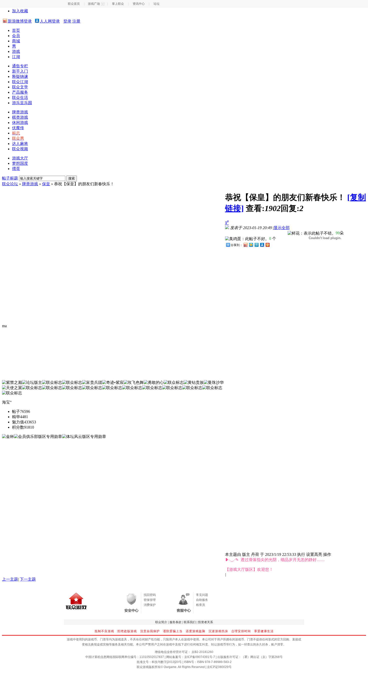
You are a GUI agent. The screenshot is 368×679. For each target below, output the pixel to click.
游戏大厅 (20, 158)
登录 (67, 21)
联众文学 (20, 87)
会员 (16, 36)
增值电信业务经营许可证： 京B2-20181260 (184, 652)
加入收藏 (20, 11)
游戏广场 (94, 4)
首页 (16, 30)
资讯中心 (139, 4)
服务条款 (175, 622)
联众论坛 (10, 184)
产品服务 (20, 92)
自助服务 (202, 600)
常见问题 (202, 595)
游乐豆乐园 (22, 103)
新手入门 (20, 71)
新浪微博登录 (20, 21)
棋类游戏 (20, 117)
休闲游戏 (20, 122)
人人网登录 (50, 21)
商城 (16, 41)
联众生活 (20, 97)
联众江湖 (20, 82)
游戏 (16, 51)
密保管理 (150, 600)
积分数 (18, 427)
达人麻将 (20, 143)
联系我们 (190, 622)
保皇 (46, 184)
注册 (76, 21)
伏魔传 (18, 128)
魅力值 (18, 422)
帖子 (16, 411)
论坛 (156, 4)
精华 (16, 417)
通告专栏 (20, 66)
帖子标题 (10, 178)
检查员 (200, 605)
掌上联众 (118, 4)
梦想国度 (20, 163)
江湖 (16, 57)
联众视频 (20, 149)
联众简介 (161, 622)
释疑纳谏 (20, 76)
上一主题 (10, 579)
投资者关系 (205, 622)
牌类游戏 (20, 112)
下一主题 (28, 579)
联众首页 (74, 4)
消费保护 (150, 605)
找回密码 (150, 595)
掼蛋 (16, 168)
